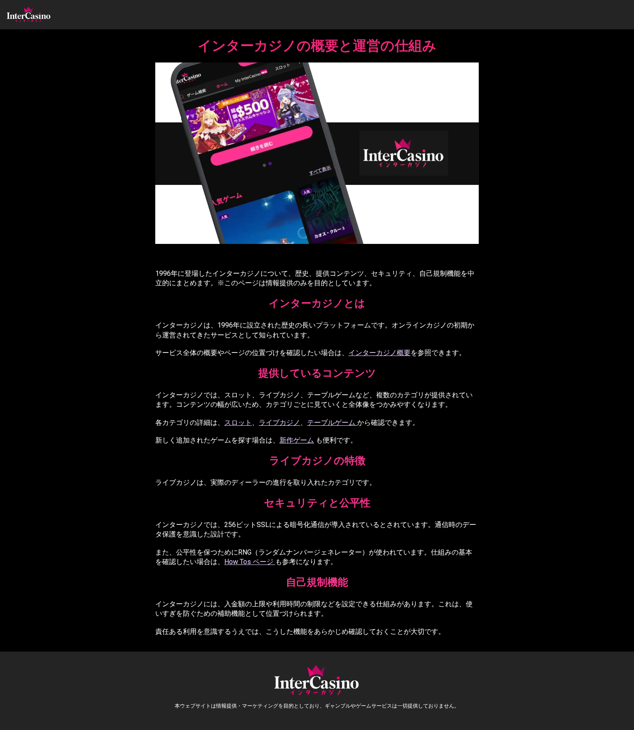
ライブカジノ (279, 422)
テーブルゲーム (332, 422)
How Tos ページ (249, 562)
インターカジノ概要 (379, 353)
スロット (238, 422)
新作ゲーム (296, 440)
